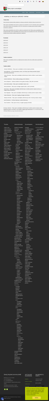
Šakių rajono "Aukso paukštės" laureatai (29, 219)
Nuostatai (17, 166)
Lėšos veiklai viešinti (18, 363)
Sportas (26, 224)
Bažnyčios (29, 171)
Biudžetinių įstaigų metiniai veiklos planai (20, 183)
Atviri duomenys (28, 132)
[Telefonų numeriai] (31, 1)
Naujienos (29, 198)
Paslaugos (27, 127)
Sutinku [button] (36, 397)
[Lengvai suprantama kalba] (28, 1)
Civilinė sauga (27, 263)
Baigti (38, 135)
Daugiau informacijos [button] (30, 394)
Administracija (31, 12)
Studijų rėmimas (29, 248)
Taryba (27, 12)
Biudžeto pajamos (19, 235)
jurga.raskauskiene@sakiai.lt (17, 110)
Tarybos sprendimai (8, 130)
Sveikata (26, 226)
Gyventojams (38, 12)
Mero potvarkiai (20, 142)
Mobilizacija (27, 154)
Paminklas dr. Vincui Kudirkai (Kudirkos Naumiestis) (31, 193)
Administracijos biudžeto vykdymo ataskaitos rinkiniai (20, 220)
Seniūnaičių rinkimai (18, 351)
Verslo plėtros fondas (39, 136)
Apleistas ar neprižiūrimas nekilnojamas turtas (18, 249)
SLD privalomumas (19, 279)
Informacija (37, 147)
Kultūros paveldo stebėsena (29, 183)
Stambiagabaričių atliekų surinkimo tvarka (29, 140)
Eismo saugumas (28, 278)
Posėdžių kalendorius (8, 152)
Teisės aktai (27, 386)
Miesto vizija (27, 280)
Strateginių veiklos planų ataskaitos (19, 330)
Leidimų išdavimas (19, 233)
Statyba (18, 259)
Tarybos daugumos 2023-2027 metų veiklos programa (7, 147)
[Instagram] (20, 1)
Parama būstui (28, 277)
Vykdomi (38, 133)
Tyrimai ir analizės (19, 150)
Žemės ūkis (27, 268)
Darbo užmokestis (19, 168)
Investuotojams (40, 129)
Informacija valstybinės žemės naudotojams (39, 159)
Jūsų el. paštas (38, 383)
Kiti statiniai (29, 174)
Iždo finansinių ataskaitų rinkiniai (19, 203)
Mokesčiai (27, 250)
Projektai (16, 352)
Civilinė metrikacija (28, 262)
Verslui (43, 12)
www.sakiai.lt (9, 398)
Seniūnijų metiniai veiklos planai (20, 317)
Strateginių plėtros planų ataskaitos (19, 326)
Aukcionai (16, 130)
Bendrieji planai (19, 177)
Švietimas (27, 223)
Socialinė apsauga (28, 142)
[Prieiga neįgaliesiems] (2, 399)
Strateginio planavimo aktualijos (18, 288)
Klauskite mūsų (28, 147)
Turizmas (27, 269)
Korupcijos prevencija (18, 245)
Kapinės (26, 260)
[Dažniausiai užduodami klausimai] (36, 1)
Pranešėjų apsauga (18, 236)
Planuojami (39, 132)
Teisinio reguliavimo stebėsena (18, 153)
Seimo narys (27, 145)
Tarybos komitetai (7, 129)
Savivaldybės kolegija (8, 134)
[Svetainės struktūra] (33, 1)
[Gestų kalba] (25, 1)
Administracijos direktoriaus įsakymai (20, 137)
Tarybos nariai (6, 127)
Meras (23, 12)
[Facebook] (22, 1)
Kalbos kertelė (27, 227)
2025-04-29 (5, 40)
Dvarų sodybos (30, 172)
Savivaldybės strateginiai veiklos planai (19, 303)
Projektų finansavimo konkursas (28, 246)
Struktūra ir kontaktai (28, 381)
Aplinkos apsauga (17, 244)
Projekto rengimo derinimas (19, 272)
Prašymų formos (19, 264)
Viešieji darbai (38, 142)
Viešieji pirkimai (18, 172)
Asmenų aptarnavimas (29, 221)
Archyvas (26, 144)
